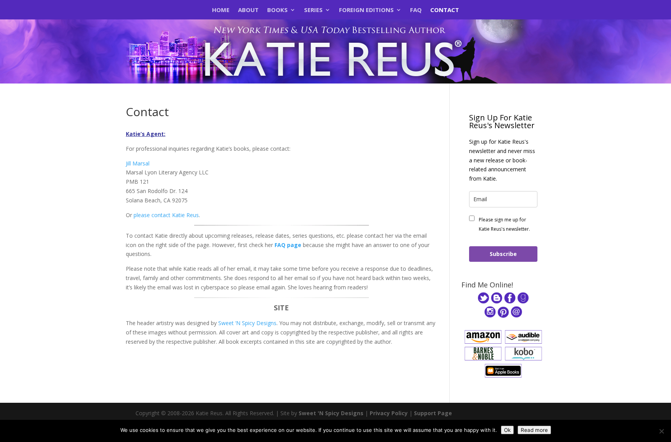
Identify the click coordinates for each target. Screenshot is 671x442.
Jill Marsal (137, 163)
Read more (534, 430)
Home (220, 10)
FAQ (416, 10)
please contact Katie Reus (166, 215)
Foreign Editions (366, 10)
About (248, 10)
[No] (661, 431)
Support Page (433, 413)
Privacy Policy (389, 413)
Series (313, 10)
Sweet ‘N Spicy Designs (247, 323)
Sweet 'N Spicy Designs (331, 413)
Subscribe (503, 254)
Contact (444, 10)
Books (277, 10)
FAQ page (288, 245)
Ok (507, 430)
